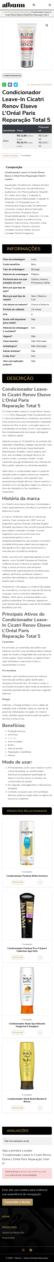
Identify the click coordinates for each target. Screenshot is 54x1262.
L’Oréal (5, 415)
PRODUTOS (9, 1227)
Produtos (13, 12)
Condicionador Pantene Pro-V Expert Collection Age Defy (27, 950)
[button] (39, 84)
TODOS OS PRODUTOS (13, 1232)
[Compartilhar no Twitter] (16, 85)
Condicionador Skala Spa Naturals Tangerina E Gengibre (27, 1025)
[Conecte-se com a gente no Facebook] (31, 1250)
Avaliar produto (10, 155)
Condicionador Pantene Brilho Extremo (27, 876)
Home (5, 12)
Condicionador (24, 12)
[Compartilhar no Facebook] (10, 85)
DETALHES (18, 882)
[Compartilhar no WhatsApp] (4, 85)
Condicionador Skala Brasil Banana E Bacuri (27, 1100)
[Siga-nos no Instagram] (23, 1250)
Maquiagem (8, 1237)
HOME (6, 1216)
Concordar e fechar (17, 1202)
